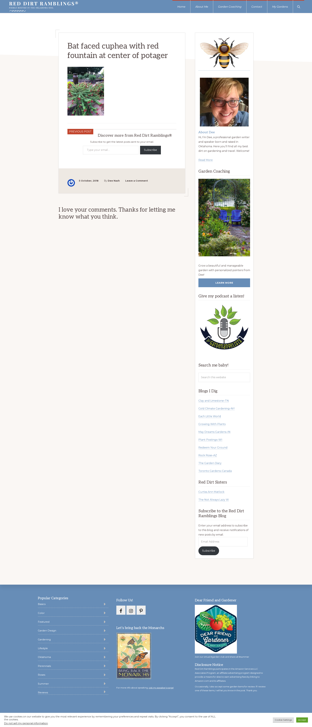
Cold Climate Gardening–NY (216, 408)
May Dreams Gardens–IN (214, 431)
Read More (205, 160)
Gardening (44, 639)
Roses (41, 674)
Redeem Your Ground (213, 447)
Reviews (43, 692)
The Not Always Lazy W (213, 499)
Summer (43, 683)
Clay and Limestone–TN (213, 400)
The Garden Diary (209, 463)
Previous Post (80, 131)
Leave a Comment (136, 180)
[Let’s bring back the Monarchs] (133, 678)
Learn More (224, 282)
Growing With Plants (212, 424)
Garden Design (47, 630)
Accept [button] (302, 720)
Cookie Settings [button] (283, 720)
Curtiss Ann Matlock (211, 491)
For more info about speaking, (145, 687)
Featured (43, 621)
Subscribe (150, 149)
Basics (42, 604)
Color (41, 613)
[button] (298, 6)
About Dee (206, 132)
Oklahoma (44, 657)
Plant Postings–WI (210, 439)
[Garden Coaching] (224, 217)
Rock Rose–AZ (207, 455)
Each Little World (209, 416)
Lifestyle (43, 648)
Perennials (44, 666)
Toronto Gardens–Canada (215, 470)
